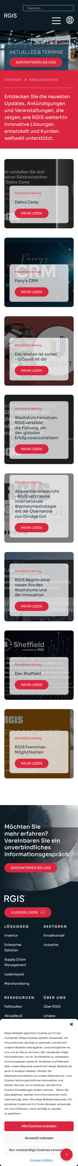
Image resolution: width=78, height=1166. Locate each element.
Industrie (51, 945)
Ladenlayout (14, 974)
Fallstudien (13, 1006)
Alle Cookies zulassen (39, 1126)
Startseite (13, 80)
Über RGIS (52, 1006)
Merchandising (16, 983)
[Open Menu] (56, 20)
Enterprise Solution (12, 947)
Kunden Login (24, 912)
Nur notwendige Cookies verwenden (39, 1150)
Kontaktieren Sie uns (36, 62)
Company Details (41, 1160)
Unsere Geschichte (53, 1018)
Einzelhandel (54, 935)
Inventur (11, 935)
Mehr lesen (31, 213)
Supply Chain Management (15, 962)
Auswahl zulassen (39, 1138)
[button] (71, 1024)
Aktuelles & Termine (13, 1018)
